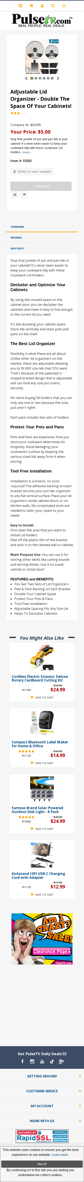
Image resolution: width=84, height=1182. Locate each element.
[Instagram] (32, 1061)
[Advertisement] (42, 216)
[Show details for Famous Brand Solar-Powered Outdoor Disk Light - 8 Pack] (42, 789)
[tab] (42, 226)
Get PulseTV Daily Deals (40, 1053)
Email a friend (15, 194)
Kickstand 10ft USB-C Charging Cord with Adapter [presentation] (38, 875)
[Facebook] (22, 1061)
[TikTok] (52, 1061)
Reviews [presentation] (16, 237)
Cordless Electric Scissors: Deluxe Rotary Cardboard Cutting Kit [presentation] (40, 678)
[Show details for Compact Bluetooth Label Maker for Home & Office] (42, 723)
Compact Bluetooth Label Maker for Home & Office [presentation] (40, 744)
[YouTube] (42, 1061)
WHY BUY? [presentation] (17, 248)
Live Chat (24, 194)
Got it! (42, 1164)
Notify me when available (34, 171)
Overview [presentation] (17, 227)
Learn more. (60, 1154)
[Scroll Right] (58, 78)
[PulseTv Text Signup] (61, 1061)
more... (27, 152)
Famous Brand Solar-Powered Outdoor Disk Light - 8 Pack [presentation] (37, 810)
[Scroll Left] (26, 78)
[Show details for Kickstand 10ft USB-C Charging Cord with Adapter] (42, 855)
